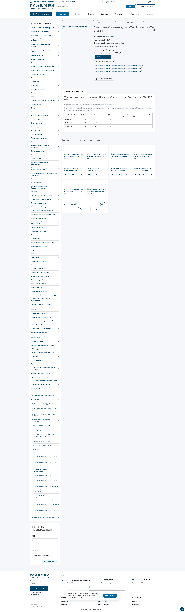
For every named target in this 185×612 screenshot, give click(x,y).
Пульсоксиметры (36, 287)
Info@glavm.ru (72, 2)
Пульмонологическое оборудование (42, 345)
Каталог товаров (42, 24)
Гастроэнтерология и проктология (42, 93)
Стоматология (35, 82)
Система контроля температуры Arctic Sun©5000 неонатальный (44, 415)
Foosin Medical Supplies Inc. (40, 555)
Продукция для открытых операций (43, 517)
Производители (50, 561)
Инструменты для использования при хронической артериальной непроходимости (45, 436)
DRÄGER (34, 551)
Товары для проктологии (39, 231)
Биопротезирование (37, 182)
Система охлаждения (38, 268)
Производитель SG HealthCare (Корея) (43, 214)
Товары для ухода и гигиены (40, 272)
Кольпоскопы (35, 356)
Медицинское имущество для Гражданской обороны (40, 187)
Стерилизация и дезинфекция (40, 332)
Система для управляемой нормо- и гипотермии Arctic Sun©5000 (43, 404)
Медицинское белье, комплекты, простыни (41, 39)
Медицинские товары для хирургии (42, 28)
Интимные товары (37, 235)
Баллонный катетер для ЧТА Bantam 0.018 (45, 496)
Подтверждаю (110, 595)
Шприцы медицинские (38, 59)
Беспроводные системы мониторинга (43, 242)
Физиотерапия (35, 257)
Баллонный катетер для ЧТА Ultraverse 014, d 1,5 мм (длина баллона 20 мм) (118, 68)
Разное (33, 179)
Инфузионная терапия (38, 89)
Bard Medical (35, 399)
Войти (152, 2)
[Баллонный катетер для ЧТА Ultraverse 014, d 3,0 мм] (73, 156)
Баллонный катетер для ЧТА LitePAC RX (46, 486)
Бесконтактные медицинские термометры (44, 380)
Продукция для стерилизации (40, 31)
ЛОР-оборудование (37, 349)
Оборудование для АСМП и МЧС (41, 199)
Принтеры (34, 253)
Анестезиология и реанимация (41, 35)
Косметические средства (39, 142)
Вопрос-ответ (102, 601)
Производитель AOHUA (38, 218)
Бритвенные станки (37, 151)
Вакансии (135, 601)
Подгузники (34, 85)
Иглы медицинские (37, 55)
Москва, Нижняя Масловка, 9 (44, 2)
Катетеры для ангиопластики (42, 453)
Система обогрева (37, 341)
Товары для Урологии (38, 74)
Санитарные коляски (37, 324)
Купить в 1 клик (104, 57)
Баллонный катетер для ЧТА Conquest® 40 (46, 505)
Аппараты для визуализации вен (41, 317)
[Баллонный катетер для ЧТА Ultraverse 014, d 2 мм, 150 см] (96, 191)
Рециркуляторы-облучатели (40, 280)
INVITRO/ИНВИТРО (37, 227)
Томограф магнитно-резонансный (42, 321)
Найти (131, 6)
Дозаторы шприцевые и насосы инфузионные (41, 305)
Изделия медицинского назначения (42, 66)
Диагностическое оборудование (41, 195)
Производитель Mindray (38, 207)
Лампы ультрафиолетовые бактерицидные (45, 295)
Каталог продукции (42, 14)
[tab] (74, 91)
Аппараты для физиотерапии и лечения (43, 392)
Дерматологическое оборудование (42, 396)
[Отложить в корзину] (80, 174)
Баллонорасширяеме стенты (42, 445)
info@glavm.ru (36, 594)
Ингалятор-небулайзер (38, 283)
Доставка (104, 14)
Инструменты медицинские (40, 63)
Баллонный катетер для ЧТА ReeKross (46, 514)
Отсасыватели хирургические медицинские (40, 299)
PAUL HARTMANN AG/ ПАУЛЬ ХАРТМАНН (40, 146)
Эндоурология (35, 130)
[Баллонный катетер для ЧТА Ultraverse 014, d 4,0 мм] (120, 156)
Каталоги (91, 14)
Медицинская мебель (38, 250)
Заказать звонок (120, 2)
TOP (181, 608)
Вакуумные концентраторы (39, 246)
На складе (62, 14)
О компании (119, 14)
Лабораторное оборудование (40, 384)
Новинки (78, 14)
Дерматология (35, 119)
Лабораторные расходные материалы (43, 100)
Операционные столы (38, 313)
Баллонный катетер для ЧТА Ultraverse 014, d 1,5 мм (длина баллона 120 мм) (119, 65)
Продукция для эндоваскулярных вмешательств (42, 420)
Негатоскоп (34, 309)
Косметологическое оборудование (42, 210)
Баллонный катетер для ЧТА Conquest (46, 501)
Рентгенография (36, 134)
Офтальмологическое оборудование (43, 352)
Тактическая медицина (38, 138)
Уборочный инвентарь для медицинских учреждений (44, 174)
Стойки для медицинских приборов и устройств (43, 368)
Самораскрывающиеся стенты (42, 441)
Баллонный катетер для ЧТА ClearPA (45, 462)
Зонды (33, 97)
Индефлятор (37, 430)
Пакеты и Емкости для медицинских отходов (42, 50)
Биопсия (33, 108)
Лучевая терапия (36, 158)
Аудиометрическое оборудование (42, 377)
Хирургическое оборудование (40, 373)
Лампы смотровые (37, 360)
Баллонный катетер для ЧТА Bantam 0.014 (45, 476)
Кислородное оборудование (40, 276)
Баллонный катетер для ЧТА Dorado (45, 466)
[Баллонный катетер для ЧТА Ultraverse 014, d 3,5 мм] (96, 156)
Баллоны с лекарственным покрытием (41, 426)
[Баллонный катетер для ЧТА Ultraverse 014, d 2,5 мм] (143, 156)
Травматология (36, 104)
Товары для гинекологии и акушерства (43, 78)
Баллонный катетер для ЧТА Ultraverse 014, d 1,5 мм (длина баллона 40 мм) (118, 71)
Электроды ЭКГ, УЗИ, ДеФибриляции (42, 70)
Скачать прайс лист (105, 79)
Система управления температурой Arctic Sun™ (45, 409)
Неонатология (35, 388)
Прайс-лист (135, 14)
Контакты (149, 14)
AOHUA (34, 536)
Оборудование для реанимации (41, 328)
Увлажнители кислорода (39, 291)
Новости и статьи (103, 605)
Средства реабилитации (39, 127)
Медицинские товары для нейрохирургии (39, 163)
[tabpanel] (108, 113)
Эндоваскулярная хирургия (40, 115)
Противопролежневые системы (41, 265)
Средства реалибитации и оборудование (39, 222)
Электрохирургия (36, 123)
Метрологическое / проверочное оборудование (41, 336)
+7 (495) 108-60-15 (107, 2)
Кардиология (35, 364)
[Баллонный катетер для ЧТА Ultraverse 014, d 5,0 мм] (73, 191)
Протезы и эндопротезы (38, 203)
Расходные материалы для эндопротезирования (39, 168)
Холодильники (35, 238)
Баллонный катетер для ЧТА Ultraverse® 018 (42, 490)
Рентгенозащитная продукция (41, 155)
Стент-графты (37, 449)
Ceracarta (35, 541)
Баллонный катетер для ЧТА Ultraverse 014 (43, 470)
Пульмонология (36, 112)
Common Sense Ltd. (38, 546)
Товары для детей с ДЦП (39, 261)
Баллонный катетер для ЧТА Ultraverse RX (46, 481)
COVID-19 (34, 192)
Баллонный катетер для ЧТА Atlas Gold (46, 510)
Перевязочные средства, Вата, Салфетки (41, 45)
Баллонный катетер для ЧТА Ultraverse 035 (46, 457)
